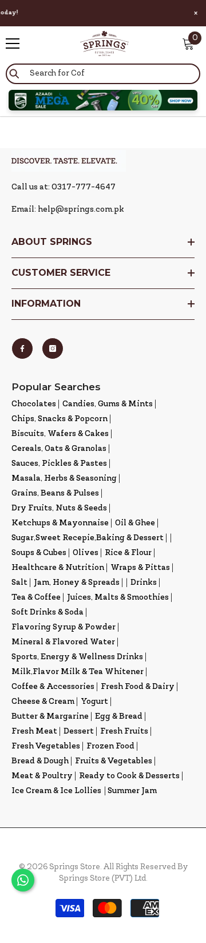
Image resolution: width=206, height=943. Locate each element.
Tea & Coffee (36, 597)
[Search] (103, 74)
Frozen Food (110, 746)
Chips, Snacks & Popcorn (59, 419)
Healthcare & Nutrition (57, 568)
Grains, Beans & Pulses (55, 493)
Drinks (143, 583)
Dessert (79, 731)
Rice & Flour (128, 553)
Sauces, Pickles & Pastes (59, 463)
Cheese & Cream (42, 702)
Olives (85, 553)
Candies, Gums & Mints (107, 404)
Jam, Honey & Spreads (77, 583)
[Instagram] (53, 348)
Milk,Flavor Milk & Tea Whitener (77, 672)
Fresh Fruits (124, 731)
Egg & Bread (118, 716)
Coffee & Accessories (52, 687)
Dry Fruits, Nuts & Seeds (59, 508)
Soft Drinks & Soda (47, 612)
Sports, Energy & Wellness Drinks (77, 657)
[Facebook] (22, 348)
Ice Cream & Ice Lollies (56, 791)
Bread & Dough (40, 761)
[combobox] (103, 74)
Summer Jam (132, 791)
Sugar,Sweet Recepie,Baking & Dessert (87, 538)
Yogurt (94, 702)
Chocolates (33, 404)
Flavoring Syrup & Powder (63, 627)
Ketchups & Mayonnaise (60, 523)
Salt (19, 583)
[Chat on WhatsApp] (22, 880)
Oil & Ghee (135, 523)
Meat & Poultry (42, 776)
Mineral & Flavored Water (63, 642)
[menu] (12, 43)
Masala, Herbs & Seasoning (64, 478)
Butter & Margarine (50, 716)
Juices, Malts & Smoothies (118, 597)
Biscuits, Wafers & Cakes (60, 434)
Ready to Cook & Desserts (129, 776)
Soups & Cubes (38, 553)
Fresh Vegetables (45, 746)
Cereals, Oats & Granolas (58, 449)
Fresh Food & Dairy (138, 687)
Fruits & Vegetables (113, 761)
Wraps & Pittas (140, 568)
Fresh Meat (34, 731)
